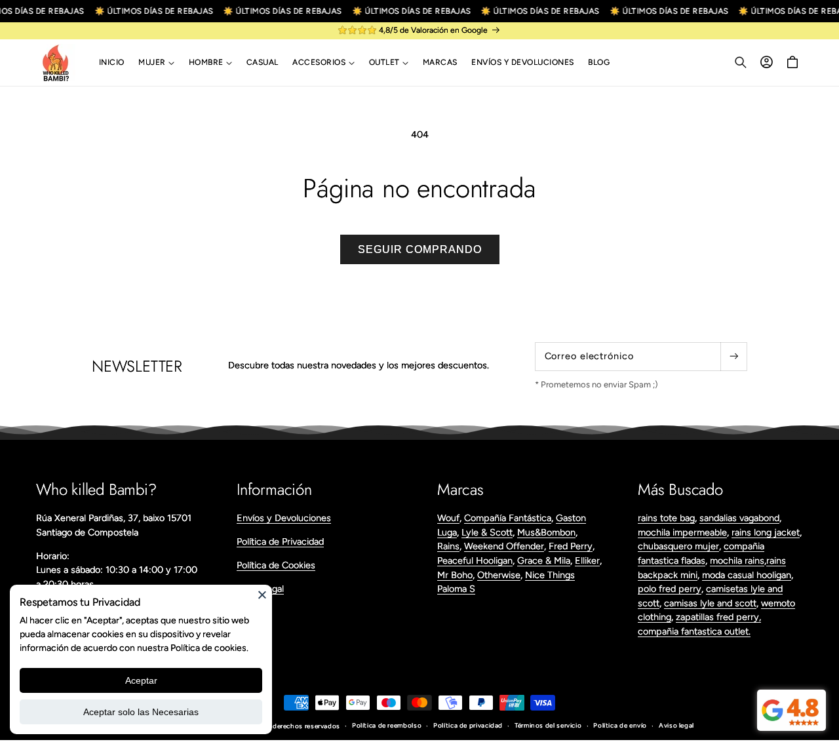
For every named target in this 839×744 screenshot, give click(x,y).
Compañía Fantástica (507, 518)
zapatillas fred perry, (718, 617)
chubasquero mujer (678, 546)
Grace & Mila (543, 560)
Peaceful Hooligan (475, 560)
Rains (448, 546)
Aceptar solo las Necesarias (141, 712)
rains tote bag (666, 518)
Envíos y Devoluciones (284, 518)
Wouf (448, 518)
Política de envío (620, 725)
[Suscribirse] (733, 356)
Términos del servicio (548, 725)
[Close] (262, 594)
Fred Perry (571, 546)
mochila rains (737, 560)
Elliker (587, 560)
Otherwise (498, 575)
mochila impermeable (682, 532)
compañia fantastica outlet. (694, 631)
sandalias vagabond (739, 518)
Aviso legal (676, 725)
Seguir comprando (420, 249)
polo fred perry (669, 589)
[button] (156, 62)
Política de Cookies (276, 565)
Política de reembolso (386, 725)
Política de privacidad (468, 725)
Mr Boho (455, 575)
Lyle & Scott (487, 532)
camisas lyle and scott (710, 603)
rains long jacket (766, 532)
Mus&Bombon (546, 532)
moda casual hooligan (746, 575)
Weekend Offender (504, 546)
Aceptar (141, 680)
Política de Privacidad (280, 541)
